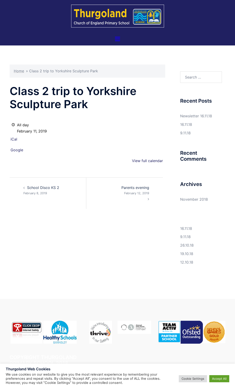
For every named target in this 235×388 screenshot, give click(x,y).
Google (17, 150)
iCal (14, 139)
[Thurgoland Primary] (117, 17)
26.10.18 (187, 245)
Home (19, 71)
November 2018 (194, 199)
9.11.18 (185, 133)
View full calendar (147, 160)
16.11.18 (186, 124)
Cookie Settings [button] (193, 378)
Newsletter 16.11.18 (196, 116)
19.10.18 (186, 253)
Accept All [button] (219, 378)
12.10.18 (186, 262)
